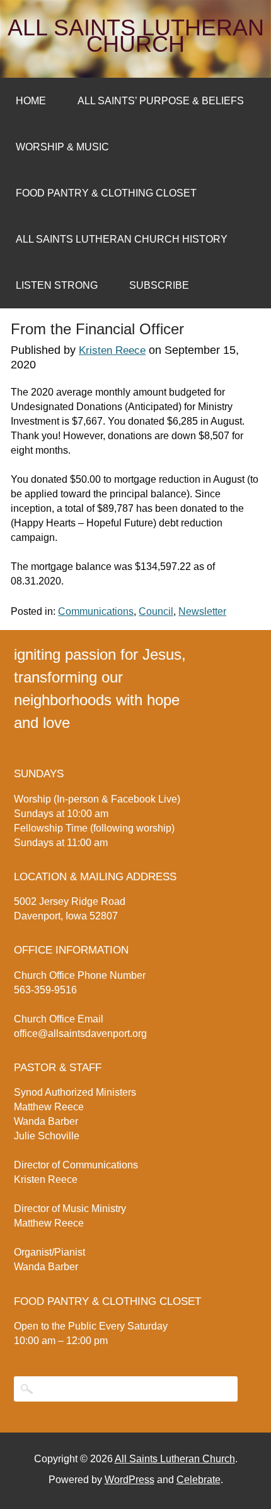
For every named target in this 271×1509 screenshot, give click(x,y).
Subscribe (159, 285)
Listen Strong (57, 285)
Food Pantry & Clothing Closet (106, 193)
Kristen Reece (112, 350)
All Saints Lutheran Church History (122, 239)
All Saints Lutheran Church (136, 36)
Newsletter (202, 611)
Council (156, 611)
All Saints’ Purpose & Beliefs (161, 100)
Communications (96, 611)
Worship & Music (62, 147)
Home (31, 100)
